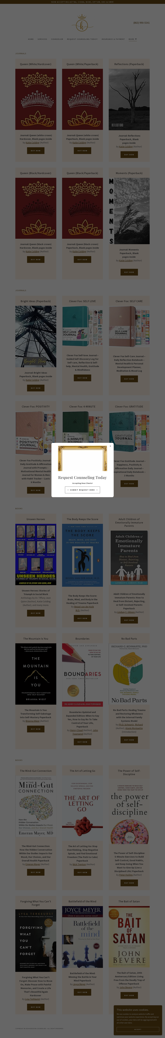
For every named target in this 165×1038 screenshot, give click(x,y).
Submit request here (82, 490)
